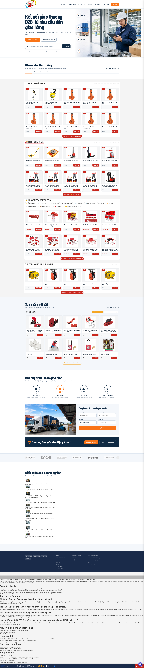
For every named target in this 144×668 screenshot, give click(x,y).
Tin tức (57, 559)
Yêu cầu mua (81, 4)
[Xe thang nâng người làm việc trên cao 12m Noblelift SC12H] (53, 177)
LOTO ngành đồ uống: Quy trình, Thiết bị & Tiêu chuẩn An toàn (40, 525)
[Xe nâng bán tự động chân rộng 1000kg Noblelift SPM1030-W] (72, 152)
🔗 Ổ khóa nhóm (42, 203)
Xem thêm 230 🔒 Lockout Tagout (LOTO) (71, 258)
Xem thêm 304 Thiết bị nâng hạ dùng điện (71, 292)
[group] (32, 457)
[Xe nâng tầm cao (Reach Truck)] (102, 142)
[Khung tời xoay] (108, 83)
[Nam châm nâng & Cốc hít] (105, 83)
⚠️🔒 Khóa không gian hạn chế (72, 206)
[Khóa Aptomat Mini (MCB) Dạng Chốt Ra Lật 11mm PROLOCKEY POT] (109, 322)
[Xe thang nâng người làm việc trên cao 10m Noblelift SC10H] (72, 177)
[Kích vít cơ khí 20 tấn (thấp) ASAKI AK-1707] (91, 118)
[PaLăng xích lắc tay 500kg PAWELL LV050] (34, 94)
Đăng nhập (106, 4)
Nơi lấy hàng (81, 412)
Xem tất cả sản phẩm (112, 307)
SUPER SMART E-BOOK (60, 557)
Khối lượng (100, 419)
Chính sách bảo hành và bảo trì (94, 559)
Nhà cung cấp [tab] (38, 72)
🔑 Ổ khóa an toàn (30, 203)
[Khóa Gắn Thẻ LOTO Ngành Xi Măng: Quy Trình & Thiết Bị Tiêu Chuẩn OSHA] (40, 505)
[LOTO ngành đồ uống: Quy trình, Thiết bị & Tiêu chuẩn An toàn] (40, 522)
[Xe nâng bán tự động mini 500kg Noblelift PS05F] (91, 152)
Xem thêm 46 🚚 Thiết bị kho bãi (71, 194)
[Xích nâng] (114, 83)
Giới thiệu (58, 560)
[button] (117, 457)
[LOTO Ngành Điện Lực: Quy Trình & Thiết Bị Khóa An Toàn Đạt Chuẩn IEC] (40, 487)
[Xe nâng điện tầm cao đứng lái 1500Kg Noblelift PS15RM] (110, 177)
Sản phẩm (63, 4)
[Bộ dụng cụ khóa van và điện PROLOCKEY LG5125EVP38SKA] (34, 241)
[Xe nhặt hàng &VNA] (108, 142)
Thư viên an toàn (59, 568)
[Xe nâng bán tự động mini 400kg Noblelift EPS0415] (110, 152)
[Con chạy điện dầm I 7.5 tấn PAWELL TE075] (110, 275)
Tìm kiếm (66, 46)
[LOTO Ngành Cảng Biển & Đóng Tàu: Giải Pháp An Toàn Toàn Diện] (40, 534)
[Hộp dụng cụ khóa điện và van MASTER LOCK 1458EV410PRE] (72, 241)
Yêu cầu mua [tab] (47, 72)
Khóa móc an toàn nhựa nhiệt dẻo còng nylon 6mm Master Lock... (89, 354)
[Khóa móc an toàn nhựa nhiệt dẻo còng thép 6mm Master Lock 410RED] (72, 345)
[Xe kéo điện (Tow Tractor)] (105, 142)
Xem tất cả (114, 476)
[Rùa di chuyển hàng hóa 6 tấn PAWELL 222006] (53, 152)
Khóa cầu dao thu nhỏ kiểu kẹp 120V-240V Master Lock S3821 (34, 331)
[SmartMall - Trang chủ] (30, 4)
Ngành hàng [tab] (28, 72)
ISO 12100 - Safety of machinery (8, 632)
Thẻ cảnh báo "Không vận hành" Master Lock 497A (90, 331)
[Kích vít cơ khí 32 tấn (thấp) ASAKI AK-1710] (34, 118)
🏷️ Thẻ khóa (110, 203)
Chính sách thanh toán (93, 557)
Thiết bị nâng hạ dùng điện (39, 264)
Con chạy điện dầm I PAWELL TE (33, 283)
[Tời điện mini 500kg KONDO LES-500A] (53, 275)
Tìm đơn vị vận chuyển (96, 428)
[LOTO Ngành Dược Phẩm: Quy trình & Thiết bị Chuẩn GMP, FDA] (40, 500)
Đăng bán (115, 4)
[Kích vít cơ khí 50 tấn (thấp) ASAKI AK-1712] (91, 94)
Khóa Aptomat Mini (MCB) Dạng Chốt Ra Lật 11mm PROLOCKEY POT (108, 331)
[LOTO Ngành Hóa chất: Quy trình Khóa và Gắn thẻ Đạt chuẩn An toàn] (40, 527)
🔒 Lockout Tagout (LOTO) (38, 200)
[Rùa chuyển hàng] (117, 142)
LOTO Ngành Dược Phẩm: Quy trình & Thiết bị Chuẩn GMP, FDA (40, 502)
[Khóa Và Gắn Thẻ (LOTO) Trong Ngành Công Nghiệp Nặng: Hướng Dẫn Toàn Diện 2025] (40, 493)
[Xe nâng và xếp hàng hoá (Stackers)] (99, 142)
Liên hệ (57, 564)
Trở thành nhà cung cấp (107, 442)
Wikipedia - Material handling (7, 633)
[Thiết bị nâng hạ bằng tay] (95, 83)
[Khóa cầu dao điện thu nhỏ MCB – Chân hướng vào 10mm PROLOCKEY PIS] (53, 345)
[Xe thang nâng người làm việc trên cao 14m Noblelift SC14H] (34, 177)
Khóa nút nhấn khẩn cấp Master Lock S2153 (34, 354)
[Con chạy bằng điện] (117, 264)
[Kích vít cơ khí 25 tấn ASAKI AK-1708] (72, 118)
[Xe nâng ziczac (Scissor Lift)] (111, 142)
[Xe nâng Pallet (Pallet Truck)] (95, 142)
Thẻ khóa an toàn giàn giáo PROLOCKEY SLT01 (107, 354)
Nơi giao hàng (101, 412)
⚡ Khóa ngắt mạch (54, 203)
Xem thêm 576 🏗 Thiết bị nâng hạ (71, 136)
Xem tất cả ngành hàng (111, 68)
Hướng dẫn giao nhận (76, 559)
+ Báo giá (40, 335)
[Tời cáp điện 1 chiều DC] (111, 264)
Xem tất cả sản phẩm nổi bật (71, 362)
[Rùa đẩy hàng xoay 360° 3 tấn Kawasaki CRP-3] (34, 152)
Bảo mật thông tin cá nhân (94, 564)
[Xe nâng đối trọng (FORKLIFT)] (114, 142)
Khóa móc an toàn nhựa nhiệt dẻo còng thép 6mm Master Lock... (71, 354)
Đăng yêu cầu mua (48, 39)
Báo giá (39, 107)
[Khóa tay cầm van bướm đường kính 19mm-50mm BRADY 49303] (34, 216)
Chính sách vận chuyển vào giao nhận (95, 561)
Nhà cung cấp (72, 4)
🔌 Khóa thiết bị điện (67, 203)
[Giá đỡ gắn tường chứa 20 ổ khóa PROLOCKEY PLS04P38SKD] (91, 216)
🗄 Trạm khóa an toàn (31, 206)
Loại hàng (81, 419)
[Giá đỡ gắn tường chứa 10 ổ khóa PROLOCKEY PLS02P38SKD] (110, 216)
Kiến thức (97, 4)
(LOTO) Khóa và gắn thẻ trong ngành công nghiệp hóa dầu (39, 513)
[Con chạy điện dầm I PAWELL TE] (34, 275)
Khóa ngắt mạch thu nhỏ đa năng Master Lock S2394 (53, 331)
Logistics (90, 4)
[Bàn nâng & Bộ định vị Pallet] (102, 83)
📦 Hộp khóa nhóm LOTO (46, 206)
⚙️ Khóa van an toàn (90, 203)
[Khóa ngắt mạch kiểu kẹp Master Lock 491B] (72, 322)
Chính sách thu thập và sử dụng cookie (79, 579)
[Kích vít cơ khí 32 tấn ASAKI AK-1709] (53, 118)
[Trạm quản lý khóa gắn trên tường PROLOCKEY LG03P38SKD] (72, 216)
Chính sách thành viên (93, 555)
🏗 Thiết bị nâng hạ (35, 83)
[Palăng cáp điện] (105, 264)
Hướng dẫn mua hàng (76, 555)
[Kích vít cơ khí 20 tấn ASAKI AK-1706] (110, 118)
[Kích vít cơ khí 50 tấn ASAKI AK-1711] (110, 94)
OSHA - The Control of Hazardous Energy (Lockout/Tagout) (14, 630)
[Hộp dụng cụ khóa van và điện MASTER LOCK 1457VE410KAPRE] (110, 241)
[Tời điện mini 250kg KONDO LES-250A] (72, 275)
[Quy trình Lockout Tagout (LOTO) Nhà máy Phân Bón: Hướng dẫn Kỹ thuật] (40, 516)
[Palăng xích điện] (102, 264)
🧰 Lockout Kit (58, 206)
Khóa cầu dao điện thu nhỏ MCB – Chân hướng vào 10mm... (53, 354)
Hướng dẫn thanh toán (77, 557)
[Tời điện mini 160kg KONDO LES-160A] (91, 275)
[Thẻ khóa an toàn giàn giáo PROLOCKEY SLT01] (109, 345)
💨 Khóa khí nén (78, 203)
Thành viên (58, 562)
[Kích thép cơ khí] (111, 83)
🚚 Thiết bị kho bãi (34, 142)
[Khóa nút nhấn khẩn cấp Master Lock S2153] (35, 345)
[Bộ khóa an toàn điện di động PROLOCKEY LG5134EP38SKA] (53, 241)
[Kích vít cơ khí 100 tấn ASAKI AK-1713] (72, 94)
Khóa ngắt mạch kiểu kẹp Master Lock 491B (72, 331)
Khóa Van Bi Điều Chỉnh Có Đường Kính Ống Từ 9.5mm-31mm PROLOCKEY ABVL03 (51, 226)
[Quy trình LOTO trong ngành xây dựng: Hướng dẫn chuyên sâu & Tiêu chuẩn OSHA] (40, 480)
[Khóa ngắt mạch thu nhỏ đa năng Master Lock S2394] (53, 322)
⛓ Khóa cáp (101, 203)
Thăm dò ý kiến (59, 566)
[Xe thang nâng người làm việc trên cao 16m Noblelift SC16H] (91, 177)
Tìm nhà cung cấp (32, 39)
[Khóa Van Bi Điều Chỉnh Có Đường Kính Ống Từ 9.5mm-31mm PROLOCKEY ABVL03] (53, 216)
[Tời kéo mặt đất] (114, 264)
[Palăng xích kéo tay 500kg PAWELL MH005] (53, 94)
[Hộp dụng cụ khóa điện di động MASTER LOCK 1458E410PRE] (91, 241)
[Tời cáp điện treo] (108, 264)
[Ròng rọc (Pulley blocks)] (117, 83)
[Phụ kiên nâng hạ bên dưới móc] (99, 83)
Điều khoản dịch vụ (76, 560)
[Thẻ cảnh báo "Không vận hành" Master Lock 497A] (90, 322)
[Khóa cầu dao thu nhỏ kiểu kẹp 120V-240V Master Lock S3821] (35, 322)
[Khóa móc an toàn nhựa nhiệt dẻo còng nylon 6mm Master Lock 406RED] (90, 345)
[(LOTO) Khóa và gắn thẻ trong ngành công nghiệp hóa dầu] (40, 511)
